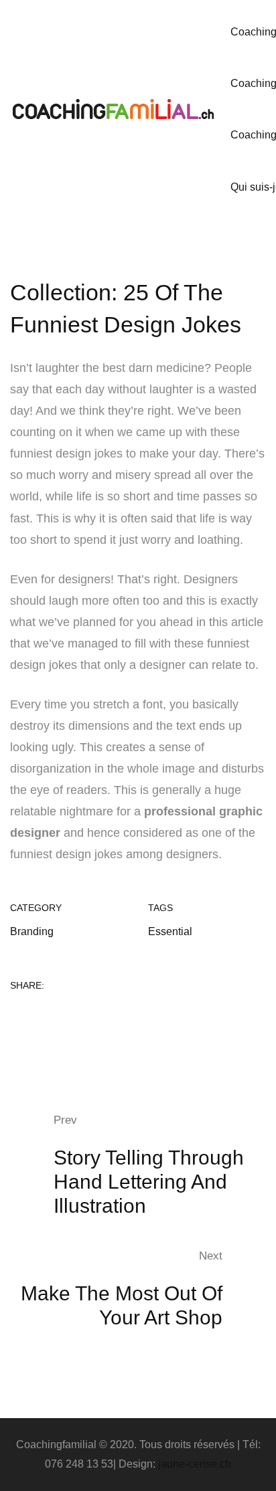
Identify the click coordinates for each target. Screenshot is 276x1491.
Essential (170, 931)
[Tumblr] (80, 1014)
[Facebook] (14, 1014)
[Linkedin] (58, 1014)
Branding (32, 931)
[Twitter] (36, 1014)
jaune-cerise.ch (194, 1464)
